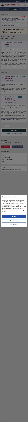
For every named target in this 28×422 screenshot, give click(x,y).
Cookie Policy (7, 205)
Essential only (14, 221)
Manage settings (14, 224)
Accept (14, 216)
